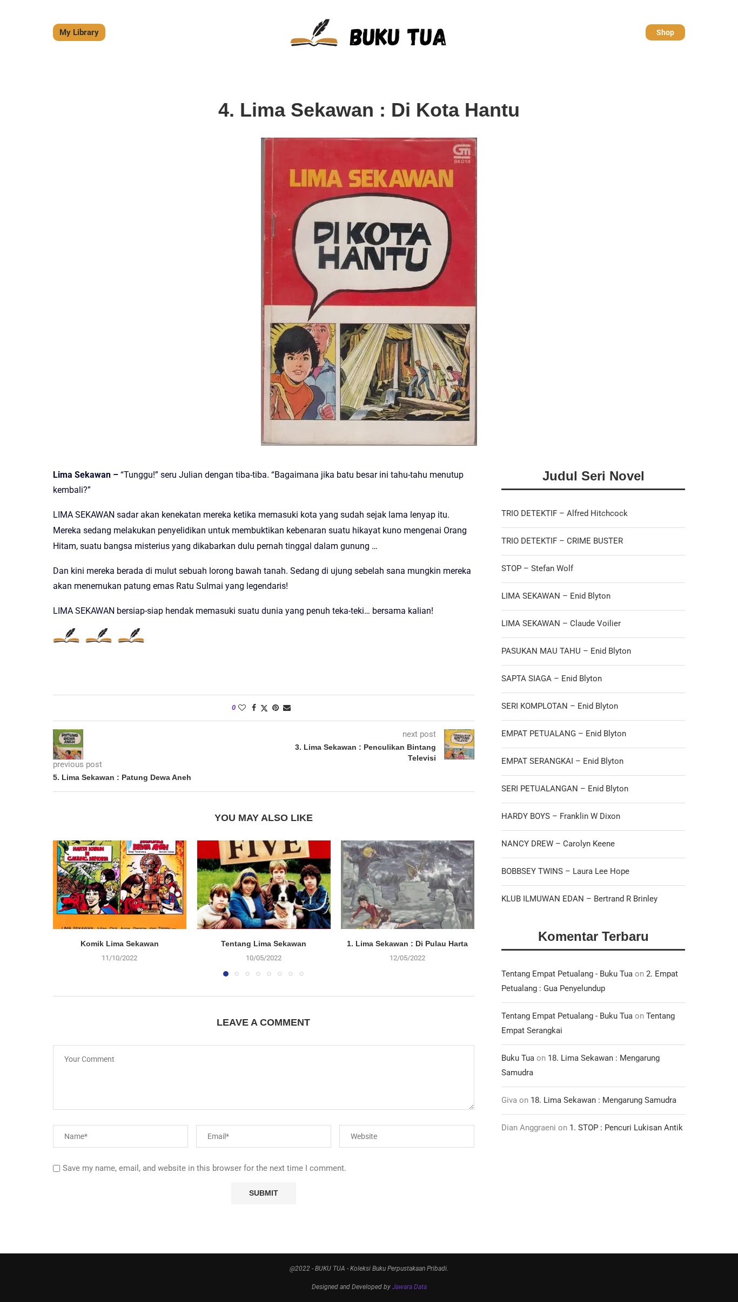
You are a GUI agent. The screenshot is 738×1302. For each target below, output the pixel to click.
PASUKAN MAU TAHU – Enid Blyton (566, 651)
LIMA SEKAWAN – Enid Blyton (555, 596)
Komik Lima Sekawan (119, 943)
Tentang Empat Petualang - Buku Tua (567, 974)
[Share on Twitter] (264, 708)
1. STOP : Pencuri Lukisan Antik (626, 1128)
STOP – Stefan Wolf (537, 568)
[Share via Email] (287, 707)
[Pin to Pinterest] (275, 707)
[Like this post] (242, 707)
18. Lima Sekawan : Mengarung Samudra (603, 1100)
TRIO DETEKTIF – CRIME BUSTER (562, 541)
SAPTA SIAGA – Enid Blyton (551, 678)
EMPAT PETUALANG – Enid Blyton (563, 733)
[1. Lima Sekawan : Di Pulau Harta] (407, 884)
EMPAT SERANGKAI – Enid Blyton (562, 761)
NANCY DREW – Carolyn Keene (558, 844)
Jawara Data (409, 1287)
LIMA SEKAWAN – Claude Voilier (561, 623)
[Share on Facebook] (254, 707)
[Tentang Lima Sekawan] (264, 884)
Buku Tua (517, 1058)
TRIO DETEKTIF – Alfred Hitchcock (564, 513)
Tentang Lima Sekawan (263, 943)
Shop (665, 32)
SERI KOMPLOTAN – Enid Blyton (559, 706)
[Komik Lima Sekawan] (119, 884)
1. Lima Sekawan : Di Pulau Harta (407, 943)
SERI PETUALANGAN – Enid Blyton (564, 789)
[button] (67, 908)
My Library (79, 32)
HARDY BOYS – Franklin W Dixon (560, 816)
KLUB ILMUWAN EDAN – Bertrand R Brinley (579, 899)
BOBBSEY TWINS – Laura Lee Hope (565, 871)
